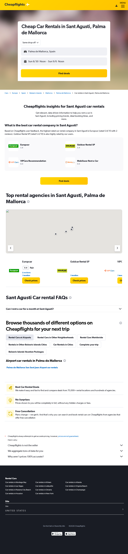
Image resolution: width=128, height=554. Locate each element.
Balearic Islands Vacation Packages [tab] (26, 352)
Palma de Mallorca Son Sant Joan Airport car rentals (32, 367)
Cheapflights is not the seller (23, 445)
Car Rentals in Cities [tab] (63, 344)
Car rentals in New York (44, 493)
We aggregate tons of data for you (25, 450)
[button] (31, 42)
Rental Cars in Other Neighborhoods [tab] (55, 337)
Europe (15, 93)
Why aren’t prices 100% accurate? (26, 456)
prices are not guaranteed (68, 436)
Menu (123, 3)
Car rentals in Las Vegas (14, 486)
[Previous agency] (10, 248)
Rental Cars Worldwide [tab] (91, 337)
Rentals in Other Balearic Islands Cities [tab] (28, 344)
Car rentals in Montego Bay (15, 482)
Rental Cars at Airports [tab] (20, 337)
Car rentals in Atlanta (73, 482)
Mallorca (48, 93)
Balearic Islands (36, 93)
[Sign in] (116, 6)
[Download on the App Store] (70, 534)
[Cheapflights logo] (15, 4)
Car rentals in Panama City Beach (18, 490)
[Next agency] (117, 248)
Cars (6, 93)
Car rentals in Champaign (75, 490)
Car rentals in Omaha (43, 490)
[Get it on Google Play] (57, 534)
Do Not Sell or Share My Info (54, 526)
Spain (23, 93)
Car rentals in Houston (14, 493)
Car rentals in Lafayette (44, 486)
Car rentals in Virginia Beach (76, 486)
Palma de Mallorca (63, 93)
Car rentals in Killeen (43, 482)
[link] (64, 181)
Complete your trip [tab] (89, 344)
